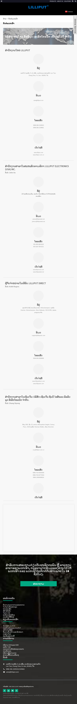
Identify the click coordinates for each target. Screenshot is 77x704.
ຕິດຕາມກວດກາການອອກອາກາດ (14, 605)
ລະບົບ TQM (7, 647)
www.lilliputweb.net (38, 272)
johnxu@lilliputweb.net (38, 221)
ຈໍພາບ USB (6, 613)
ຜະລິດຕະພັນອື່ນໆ (9, 615)
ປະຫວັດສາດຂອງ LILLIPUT (12, 628)
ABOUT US (60, 1)
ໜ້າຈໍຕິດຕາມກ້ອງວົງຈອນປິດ (57, 695)
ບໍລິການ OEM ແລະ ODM (10, 645)
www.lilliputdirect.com (38, 381)
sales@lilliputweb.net (38, 219)
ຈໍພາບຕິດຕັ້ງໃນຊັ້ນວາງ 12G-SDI (41, 695)
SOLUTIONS (67, 1)
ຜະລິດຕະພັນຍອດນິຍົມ (8, 693)
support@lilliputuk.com (38, 335)
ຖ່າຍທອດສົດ (7, 609)
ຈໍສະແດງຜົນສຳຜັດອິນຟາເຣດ (10, 695)
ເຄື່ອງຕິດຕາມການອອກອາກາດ (25, 695)
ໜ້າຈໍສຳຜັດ (7, 611)
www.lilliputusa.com (38, 269)
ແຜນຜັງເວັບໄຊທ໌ (19, 693)
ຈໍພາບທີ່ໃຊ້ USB (16, 697)
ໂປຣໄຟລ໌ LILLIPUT (9, 626)
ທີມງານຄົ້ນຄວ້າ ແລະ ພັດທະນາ (13, 632)
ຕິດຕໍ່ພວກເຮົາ (13, 19)
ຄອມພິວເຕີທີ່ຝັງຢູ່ (8, 617)
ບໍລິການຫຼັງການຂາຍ (9, 653)
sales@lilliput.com (38, 100)
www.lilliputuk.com (38, 383)
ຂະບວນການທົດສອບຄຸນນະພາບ (13, 649)
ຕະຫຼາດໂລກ (7, 634)
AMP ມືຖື (26, 693)
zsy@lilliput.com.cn (38, 450)
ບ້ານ (4, 19)
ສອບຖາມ (38, 584)
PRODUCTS (53, 1)
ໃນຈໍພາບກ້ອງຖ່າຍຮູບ (10, 607)
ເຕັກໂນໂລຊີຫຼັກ (8, 630)
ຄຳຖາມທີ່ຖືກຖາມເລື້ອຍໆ (11, 655)
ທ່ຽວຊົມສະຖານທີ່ (8, 636)
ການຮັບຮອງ (7, 651)
